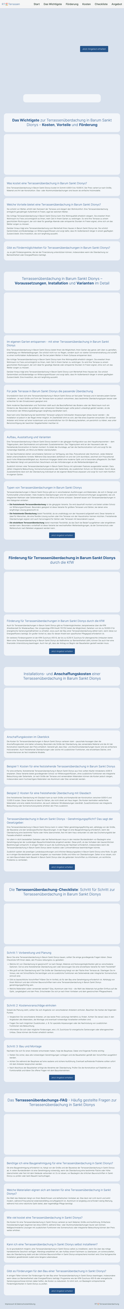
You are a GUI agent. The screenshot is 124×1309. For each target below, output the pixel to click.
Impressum (9, 1304)
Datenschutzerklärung (25, 1304)
